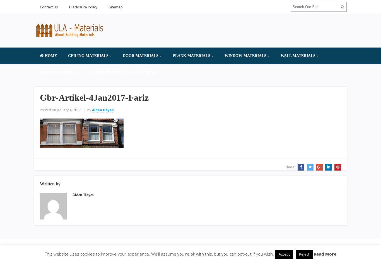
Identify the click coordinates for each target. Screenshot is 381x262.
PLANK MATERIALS (191, 56)
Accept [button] (284, 254)
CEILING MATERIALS (88, 56)
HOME (50, 56)
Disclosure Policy (83, 7)
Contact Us (49, 7)
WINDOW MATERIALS (245, 56)
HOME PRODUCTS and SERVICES (124, 72)
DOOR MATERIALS (140, 56)
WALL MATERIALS (298, 56)
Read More (325, 254)
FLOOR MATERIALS (59, 72)
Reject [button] (304, 254)
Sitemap (116, 7)
